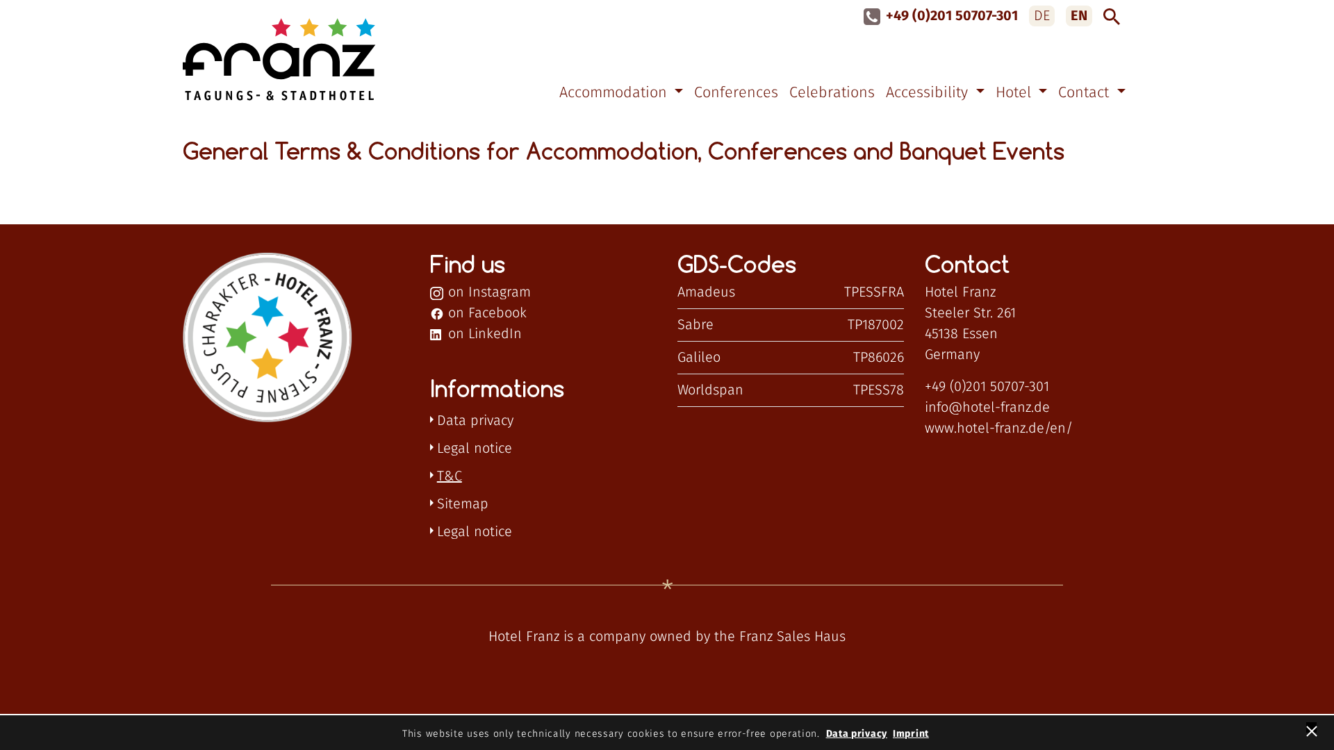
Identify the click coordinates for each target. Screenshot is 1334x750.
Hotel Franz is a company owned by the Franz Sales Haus (667, 637)
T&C (449, 476)
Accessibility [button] (929, 93)
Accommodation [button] (615, 93)
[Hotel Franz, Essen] (288, 61)
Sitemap (462, 504)
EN (1081, 15)
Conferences (736, 93)
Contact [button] (1085, 93)
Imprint (911, 734)
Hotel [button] (1015, 93)
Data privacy (475, 421)
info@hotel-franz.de (987, 408)
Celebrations (832, 93)
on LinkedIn (483, 334)
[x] (1313, 729)
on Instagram (487, 292)
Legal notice (474, 449)
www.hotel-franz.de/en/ (999, 428)
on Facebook (485, 313)
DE (1042, 16)
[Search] (1111, 16)
